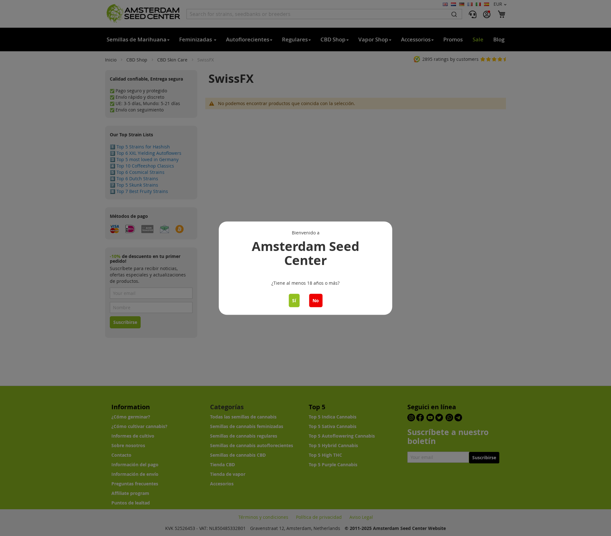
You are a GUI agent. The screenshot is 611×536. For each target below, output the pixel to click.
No (316, 300)
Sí (294, 300)
